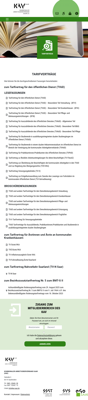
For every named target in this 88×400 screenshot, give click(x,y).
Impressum (15, 394)
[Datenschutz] (70, 12)
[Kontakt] (57, 12)
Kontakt (7, 394)
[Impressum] (76, 12)
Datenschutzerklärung (46, 335)
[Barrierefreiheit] (63, 12)
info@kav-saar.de (14, 388)
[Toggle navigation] (7, 19)
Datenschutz (25, 394)
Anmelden (45, 344)
